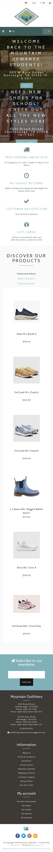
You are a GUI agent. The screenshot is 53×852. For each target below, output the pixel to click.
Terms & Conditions (26, 757)
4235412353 (27, 728)
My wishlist (26, 813)
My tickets (26, 809)
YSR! (26, 85)
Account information (26, 801)
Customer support (26, 777)
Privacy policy (26, 765)
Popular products (26, 283)
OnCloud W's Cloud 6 (26, 450)
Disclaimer (27, 761)
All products (26, 817)
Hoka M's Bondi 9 (27, 334)
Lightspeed (15, 845)
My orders (26, 805)
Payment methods (26, 769)
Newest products (26, 278)
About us (27, 753)
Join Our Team (26, 785)
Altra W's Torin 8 (26, 567)
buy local (26, 142)
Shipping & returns (26, 773)
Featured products (26, 273)
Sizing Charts (26, 781)
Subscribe (26, 682)
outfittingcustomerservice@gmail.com (27, 732)
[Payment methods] (25, 828)
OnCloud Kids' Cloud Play (26, 626)
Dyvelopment (37, 845)
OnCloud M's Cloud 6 (26, 392)
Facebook (47, 848)
